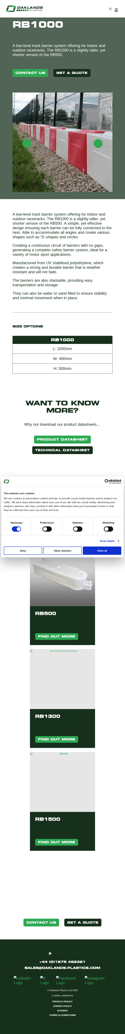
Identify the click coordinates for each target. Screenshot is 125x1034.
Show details (107, 540)
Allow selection (62, 550)
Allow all (102, 550)
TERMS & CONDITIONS (62, 1015)
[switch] (47, 528)
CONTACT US (30, 73)
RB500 (45, 613)
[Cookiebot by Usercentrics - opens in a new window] (107, 481)
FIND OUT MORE (56, 636)
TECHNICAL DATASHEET (62, 450)
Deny (23, 550)
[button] (107, 143)
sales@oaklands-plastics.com (62, 968)
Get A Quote (72, 73)
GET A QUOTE (82, 922)
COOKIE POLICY (62, 1006)
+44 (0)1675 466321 (62, 962)
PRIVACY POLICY (62, 1001)
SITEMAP (62, 1010)
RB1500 (47, 819)
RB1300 (47, 716)
